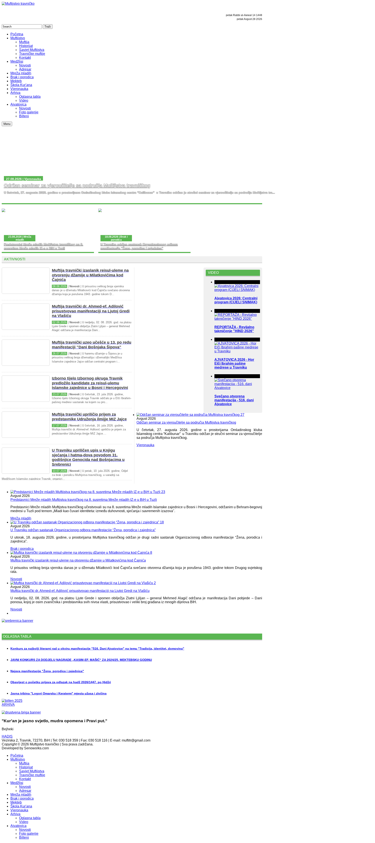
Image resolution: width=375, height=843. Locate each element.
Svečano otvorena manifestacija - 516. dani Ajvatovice (234, 400)
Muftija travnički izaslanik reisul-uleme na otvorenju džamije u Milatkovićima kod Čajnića (78, 560)
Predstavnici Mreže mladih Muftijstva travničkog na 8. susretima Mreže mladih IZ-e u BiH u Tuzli (83, 500)
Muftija (24, 763)
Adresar (25, 790)
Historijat (26, 767)
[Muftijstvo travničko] (18, 3)
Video (23, 822)
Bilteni (24, 837)
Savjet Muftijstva (31, 771)
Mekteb (16, 802)
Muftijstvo (17, 759)
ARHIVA (8, 704)
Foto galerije (28, 833)
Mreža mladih (20, 518)
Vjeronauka (145, 445)
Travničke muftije (32, 775)
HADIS (7, 736)
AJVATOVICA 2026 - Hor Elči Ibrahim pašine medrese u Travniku (234, 363)
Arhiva (15, 814)
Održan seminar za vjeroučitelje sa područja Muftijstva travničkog (77, 185)
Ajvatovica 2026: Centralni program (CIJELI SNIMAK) (235, 300)
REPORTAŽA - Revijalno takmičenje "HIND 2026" (234, 329)
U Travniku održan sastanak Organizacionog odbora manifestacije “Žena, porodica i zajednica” (83, 530)
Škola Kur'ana (21, 806)
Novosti (16, 579)
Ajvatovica (18, 826)
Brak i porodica (22, 549)
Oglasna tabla (30, 818)
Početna (16, 755)
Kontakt (25, 779)
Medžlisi (16, 783)
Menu (6, 124)
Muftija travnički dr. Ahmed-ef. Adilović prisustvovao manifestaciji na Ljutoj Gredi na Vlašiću (80, 591)
